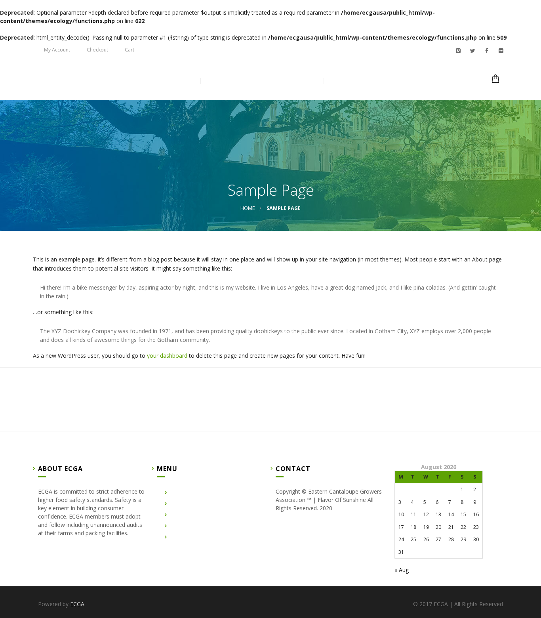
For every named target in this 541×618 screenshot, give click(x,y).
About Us (176, 81)
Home (135, 81)
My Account (57, 49)
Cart (129, 49)
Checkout (97, 49)
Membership (351, 81)
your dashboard (167, 355)
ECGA (77, 604)
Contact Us (296, 81)
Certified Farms (234, 81)
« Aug (401, 570)
